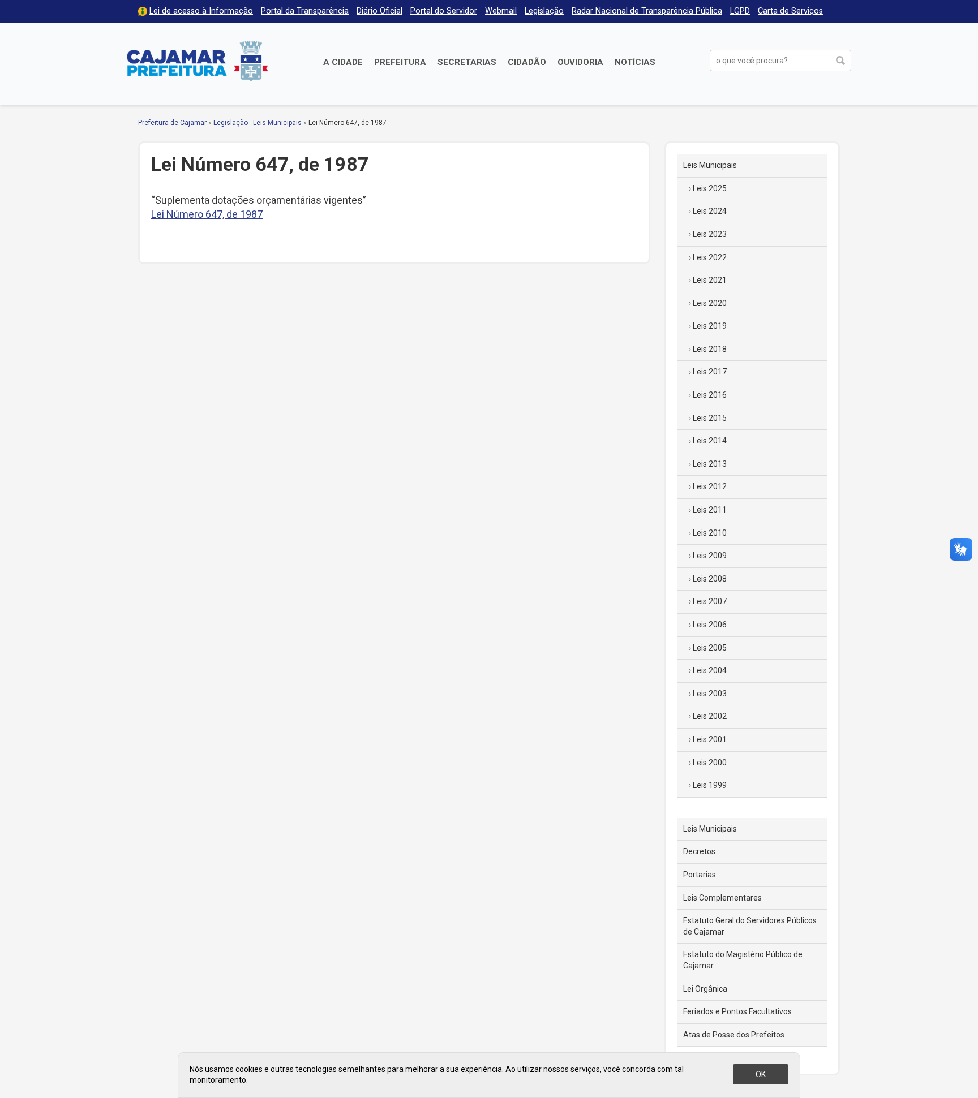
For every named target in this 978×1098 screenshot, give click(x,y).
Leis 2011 (710, 509)
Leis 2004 (710, 670)
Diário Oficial (379, 11)
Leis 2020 (710, 303)
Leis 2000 (710, 762)
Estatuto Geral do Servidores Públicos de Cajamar (750, 926)
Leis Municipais (710, 165)
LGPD (740, 11)
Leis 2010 (710, 532)
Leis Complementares (722, 897)
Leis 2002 (710, 716)
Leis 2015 (710, 418)
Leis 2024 (710, 211)
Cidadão (527, 62)
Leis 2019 (710, 325)
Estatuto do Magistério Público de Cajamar (743, 960)
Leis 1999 (710, 785)
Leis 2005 (710, 647)
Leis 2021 (710, 280)
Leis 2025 (710, 188)
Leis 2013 (710, 463)
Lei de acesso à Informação (201, 11)
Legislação (544, 11)
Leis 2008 (710, 578)
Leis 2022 (710, 257)
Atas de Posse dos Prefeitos (733, 1034)
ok (761, 1074)
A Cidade (343, 62)
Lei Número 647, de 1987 (207, 214)
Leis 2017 (710, 371)
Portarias (699, 874)
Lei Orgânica (705, 988)
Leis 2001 (710, 739)
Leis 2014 (710, 440)
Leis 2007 (710, 601)
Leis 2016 (710, 394)
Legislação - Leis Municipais (257, 123)
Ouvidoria (580, 62)
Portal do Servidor (443, 11)
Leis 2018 (710, 349)
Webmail (501, 11)
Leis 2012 (710, 486)
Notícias (635, 62)
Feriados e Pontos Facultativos (737, 1011)
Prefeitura (400, 62)
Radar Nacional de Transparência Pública (647, 11)
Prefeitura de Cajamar (197, 61)
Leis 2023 (710, 234)
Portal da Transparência (305, 11)
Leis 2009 (710, 555)
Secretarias (466, 62)
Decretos (699, 851)
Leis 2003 (710, 693)
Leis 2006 (710, 624)
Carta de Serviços (790, 11)
